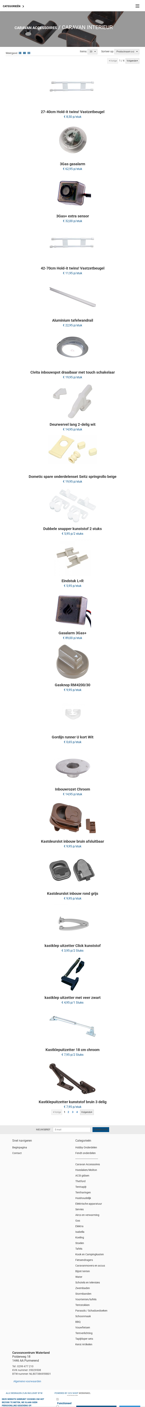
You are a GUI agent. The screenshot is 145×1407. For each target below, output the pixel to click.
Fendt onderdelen (85, 1153)
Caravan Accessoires (36, 28)
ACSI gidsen (82, 1175)
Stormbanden (83, 1293)
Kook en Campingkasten (89, 1254)
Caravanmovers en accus (90, 1265)
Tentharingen (83, 1192)
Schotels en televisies (87, 1282)
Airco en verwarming (87, 1214)
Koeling (79, 1237)
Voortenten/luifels (85, 1299)
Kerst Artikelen (83, 1344)
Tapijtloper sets (84, 1338)
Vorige (113, 60)
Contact (17, 1153)
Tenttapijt (80, 1186)
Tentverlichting (84, 1333)
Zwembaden (82, 1288)
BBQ (78, 1321)
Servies (79, 1209)
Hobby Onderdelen (86, 1147)
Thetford (80, 1181)
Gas (77, 1220)
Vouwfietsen (82, 1327)
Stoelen (79, 1243)
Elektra (79, 1226)
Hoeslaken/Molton (86, 1169)
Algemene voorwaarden (27, 1381)
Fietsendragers (84, 1259)
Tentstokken (82, 1304)
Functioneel (64, 1403)
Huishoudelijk (83, 1198)
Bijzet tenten (82, 1271)
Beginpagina (19, 1147)
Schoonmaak (83, 1316)
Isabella (79, 1231)
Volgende (131, 60)
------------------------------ (86, 1158)
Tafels (78, 1248)
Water (78, 1276)
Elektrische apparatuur (88, 1203)
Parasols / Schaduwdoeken (91, 1310)
